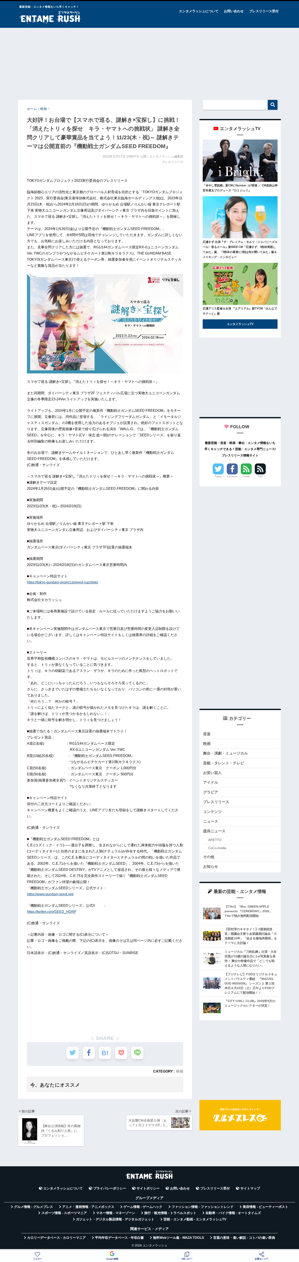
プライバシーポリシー (109, 1188)
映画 (179, 1071)
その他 (208, 857)
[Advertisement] (149, 61)
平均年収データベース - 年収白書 (119, 1237)
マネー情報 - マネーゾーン (115, 1213)
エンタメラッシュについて (198, 11)
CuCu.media (217, 848)
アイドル (210, 782)
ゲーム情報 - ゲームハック (142, 1207)
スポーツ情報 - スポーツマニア (64, 1213)
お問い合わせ (234, 11)
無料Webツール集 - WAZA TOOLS (178, 1237)
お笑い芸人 (212, 773)
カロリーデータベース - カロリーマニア (56, 1237)
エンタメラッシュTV (240, 324)
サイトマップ (250, 1188)
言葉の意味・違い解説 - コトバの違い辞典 (244, 1237)
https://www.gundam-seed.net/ (50, 894)
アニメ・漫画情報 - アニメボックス (88, 1207)
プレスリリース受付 (264, 11)
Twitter (218, 476)
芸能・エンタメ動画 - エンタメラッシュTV (195, 1219)
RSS (260, 476)
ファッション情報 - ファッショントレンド (203, 1207)
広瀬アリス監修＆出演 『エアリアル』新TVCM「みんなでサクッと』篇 (240, 311)
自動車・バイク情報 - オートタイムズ (233, 1213)
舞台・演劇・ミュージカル (225, 753)
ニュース (210, 821)
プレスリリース (216, 802)
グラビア (210, 792)
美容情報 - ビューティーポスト (265, 1207)
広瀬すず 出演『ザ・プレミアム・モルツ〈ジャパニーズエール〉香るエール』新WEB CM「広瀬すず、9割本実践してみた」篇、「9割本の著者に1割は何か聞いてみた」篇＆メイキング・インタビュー (240, 249)
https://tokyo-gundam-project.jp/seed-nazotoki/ (62, 582)
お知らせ (210, 866)
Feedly (246, 476)
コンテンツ (212, 812)
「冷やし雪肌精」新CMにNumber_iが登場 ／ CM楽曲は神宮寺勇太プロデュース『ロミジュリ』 (240, 188)
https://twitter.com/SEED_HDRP (51, 912)
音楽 (207, 734)
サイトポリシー (148, 1188)
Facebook (232, 476)
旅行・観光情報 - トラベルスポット (170, 1213)
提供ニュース (214, 831)
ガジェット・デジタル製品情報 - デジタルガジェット (115, 1219)
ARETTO (215, 840)
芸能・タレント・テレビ (223, 763)
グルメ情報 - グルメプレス (33, 1207)
